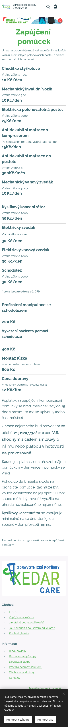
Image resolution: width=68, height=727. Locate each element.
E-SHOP (14, 612)
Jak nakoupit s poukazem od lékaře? (32, 628)
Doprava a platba (19, 661)
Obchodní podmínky (21, 672)
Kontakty (14, 677)
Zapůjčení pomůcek (21, 617)
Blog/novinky (17, 651)
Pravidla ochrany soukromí (25, 667)
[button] (47, 6)
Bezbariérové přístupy (22, 656)
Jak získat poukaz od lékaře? (26, 622)
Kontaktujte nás (19, 633)
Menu (62, 6)
